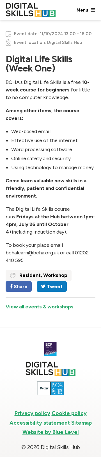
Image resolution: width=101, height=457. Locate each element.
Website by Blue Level (50, 432)
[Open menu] (85, 10)
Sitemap (81, 423)
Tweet (54, 286)
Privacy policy (32, 413)
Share (20, 286)
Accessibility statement (40, 423)
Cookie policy (69, 413)
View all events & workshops (40, 307)
